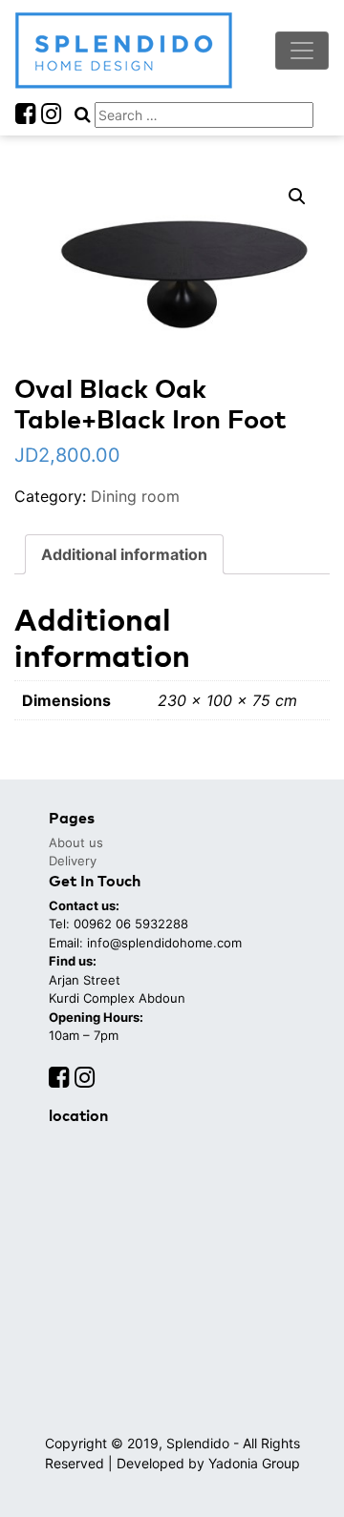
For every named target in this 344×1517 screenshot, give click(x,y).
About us (76, 842)
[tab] (124, 554)
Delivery (73, 860)
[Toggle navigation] (302, 50)
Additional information (124, 554)
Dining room (135, 496)
